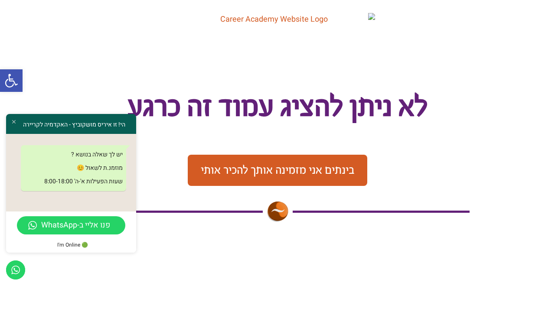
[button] (11, 80)
